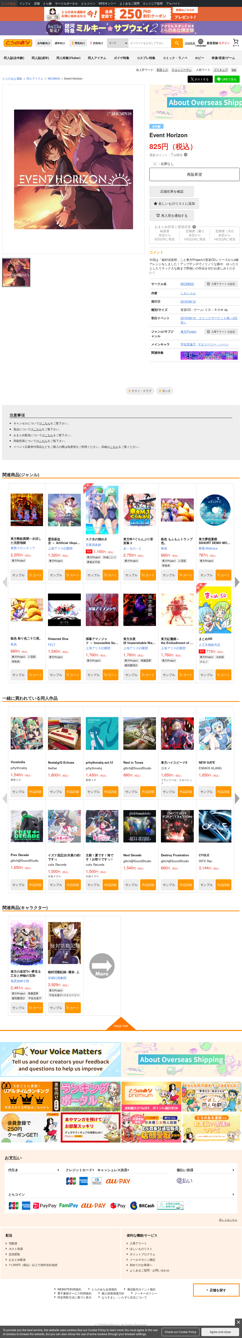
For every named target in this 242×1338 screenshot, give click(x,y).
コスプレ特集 (146, 57)
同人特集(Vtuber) (68, 57)
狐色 (164, 548)
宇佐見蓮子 (34, 998)
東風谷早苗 (93, 562)
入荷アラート (223, 284)
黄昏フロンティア (23, 548)
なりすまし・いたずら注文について (124, 1297)
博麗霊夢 (146, 660)
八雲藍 (182, 560)
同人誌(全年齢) (14, 57)
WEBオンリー (107, 3)
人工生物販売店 (209, 644)
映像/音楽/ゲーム (223, 57)
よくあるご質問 (129, 3)
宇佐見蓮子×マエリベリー (64, 995)
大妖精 (220, 657)
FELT (51, 644)
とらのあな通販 (12, 78)
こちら (46, 423)
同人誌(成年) (40, 57)
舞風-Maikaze (208, 548)
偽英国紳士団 (20, 981)
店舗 (37, 3)
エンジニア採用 (153, 3)
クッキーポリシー (145, 1293)
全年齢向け (43, 43)
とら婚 (47, 3)
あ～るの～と (132, 548)
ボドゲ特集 (121, 57)
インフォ (25, 3)
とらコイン (88, 3)
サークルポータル (66, 3)
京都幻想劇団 (57, 977)
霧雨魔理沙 (131, 665)
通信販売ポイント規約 (141, 1289)
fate (234, 70)
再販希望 (194, 174)
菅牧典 (166, 565)
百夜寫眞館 (93, 544)
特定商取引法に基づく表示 (74, 1297)
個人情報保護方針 (113, 1293)
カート (37, 575)
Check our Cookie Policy (180, 1332)
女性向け (98, 43)
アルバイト (173, 3)
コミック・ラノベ (175, 57)
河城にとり (109, 557)
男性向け (80, 43)
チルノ (204, 661)
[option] (73, 169)
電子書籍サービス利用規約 (74, 1293)
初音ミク (162, 70)
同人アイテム (97, 57)
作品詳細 (35, 791)
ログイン (224, 43)
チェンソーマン (182, 70)
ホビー (199, 57)
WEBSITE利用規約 (69, 1289)
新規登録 (212, 43)
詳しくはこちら (228, 1219)
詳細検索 (190, 43)
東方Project (18, 560)
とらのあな (9, 3)
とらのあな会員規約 (104, 1289)
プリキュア (221, 70)
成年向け (60, 43)
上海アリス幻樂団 (60, 548)
